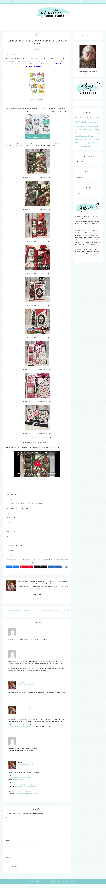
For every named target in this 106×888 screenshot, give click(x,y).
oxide (77, 136)
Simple (90, 136)
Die (96, 121)
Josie (19, 629)
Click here (44, 108)
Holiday (81, 133)
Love (87, 133)
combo (98, 117)
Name (8, 840)
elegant (88, 126)
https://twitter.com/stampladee (22, 791)
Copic (78, 121)
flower (77, 130)
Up (89, 143)
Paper (82, 136)
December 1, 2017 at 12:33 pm (26, 652)
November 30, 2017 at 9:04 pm (27, 630)
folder (87, 130)
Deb (19, 682)
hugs (84, 132)
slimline (78, 139)
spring (84, 139)
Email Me (87, 73)
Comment (9, 818)
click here (40, 447)
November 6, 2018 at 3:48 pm (26, 739)
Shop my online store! (45, 588)
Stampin (92, 139)
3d (76, 117)
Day (83, 122)
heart (76, 133)
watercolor (79, 146)
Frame (92, 130)
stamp (88, 139)
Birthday (81, 117)
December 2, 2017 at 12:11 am (26, 708)
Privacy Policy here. (42, 881)
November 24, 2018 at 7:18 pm (27, 764)
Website (8, 857)
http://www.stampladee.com (19, 775)
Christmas (91, 117)
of (99, 133)
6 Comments (37, 571)
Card (85, 117)
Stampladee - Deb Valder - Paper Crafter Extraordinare (53, 13)
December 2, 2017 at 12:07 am (26, 684)
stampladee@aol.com (18, 779)
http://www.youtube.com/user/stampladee (26, 784)
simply (93, 136)
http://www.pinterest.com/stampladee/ (25, 786)
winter (85, 146)
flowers (82, 130)
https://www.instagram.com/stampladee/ (26, 793)
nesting (97, 133)
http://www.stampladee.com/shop (22, 777)
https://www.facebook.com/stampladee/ (25, 789)
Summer (86, 143)
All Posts (37, 49)
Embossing (94, 126)
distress (78, 126)
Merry (90, 132)
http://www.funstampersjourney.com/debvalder (21, 726)
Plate (86, 136)
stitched (81, 143)
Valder (92, 143)
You (88, 146)
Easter (84, 126)
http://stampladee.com (18, 782)
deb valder (91, 122)
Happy (97, 130)
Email (8, 849)
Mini (93, 133)
